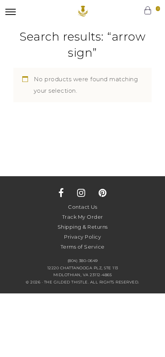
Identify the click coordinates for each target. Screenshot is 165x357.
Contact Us (82, 207)
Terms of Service (83, 247)
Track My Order (82, 217)
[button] (10, 12)
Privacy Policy (82, 237)
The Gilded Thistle (82, 11)
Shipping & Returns (83, 227)
